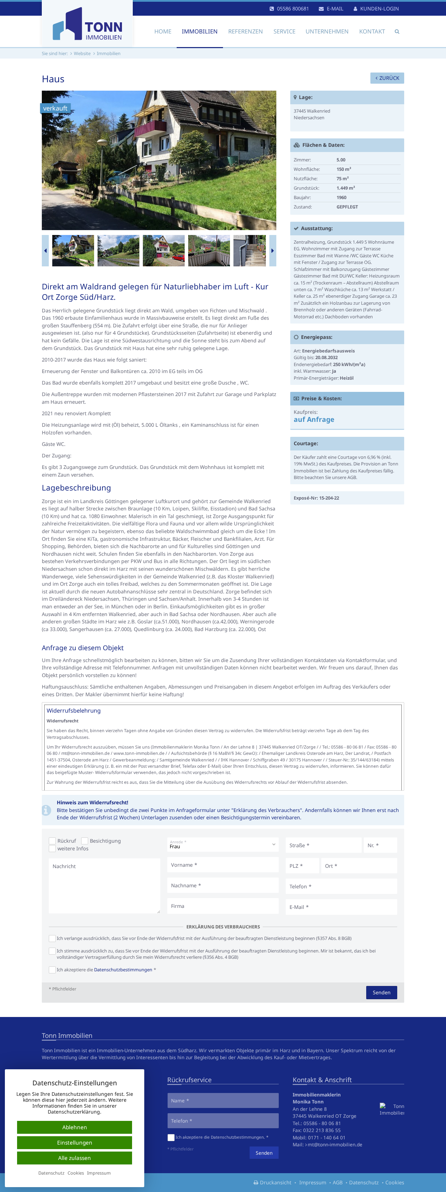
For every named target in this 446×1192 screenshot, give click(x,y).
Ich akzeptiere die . (220, 1137)
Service (284, 31)
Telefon (298, 886)
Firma (177, 906)
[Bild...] (73, 250)
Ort (329, 866)
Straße (297, 845)
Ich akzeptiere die (104, 969)
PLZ (294, 866)
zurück (389, 78)
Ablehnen (74, 1127)
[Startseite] (87, 23)
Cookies (394, 1182)
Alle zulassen (74, 1158)
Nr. (371, 845)
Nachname (184, 885)
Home (162, 31)
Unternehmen (327, 31)
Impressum (312, 1182)
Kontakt (372, 31)
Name (178, 1100)
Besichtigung (105, 840)
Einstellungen (74, 1142)
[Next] (272, 250)
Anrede (176, 841)
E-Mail (297, 907)
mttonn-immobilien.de (335, 1144)
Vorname (182, 864)
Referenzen (245, 31)
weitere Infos (73, 848)
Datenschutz (364, 1182)
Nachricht (64, 866)
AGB (338, 1182)
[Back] (45, 250)
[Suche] (397, 31)
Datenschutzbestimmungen (123, 969)
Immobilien (200, 31)
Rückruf (66, 840)
